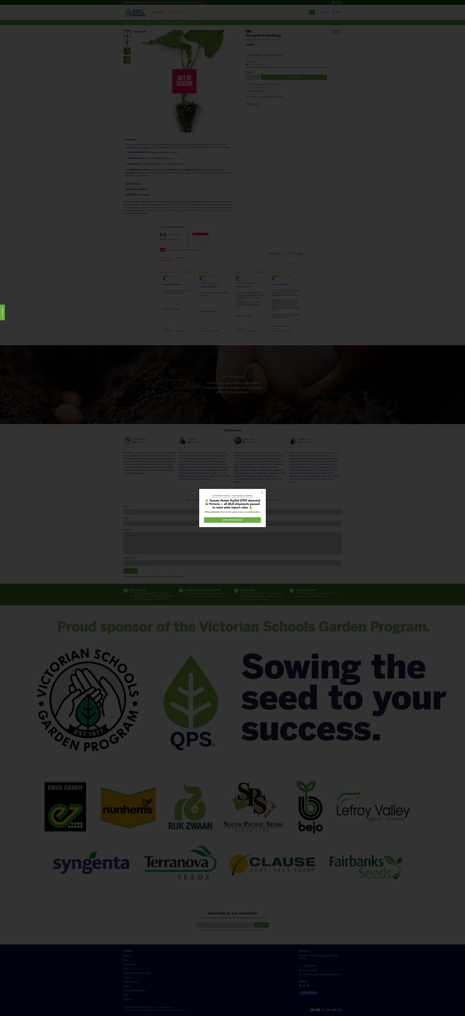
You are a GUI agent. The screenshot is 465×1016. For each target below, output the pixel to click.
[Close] (262, 492)
